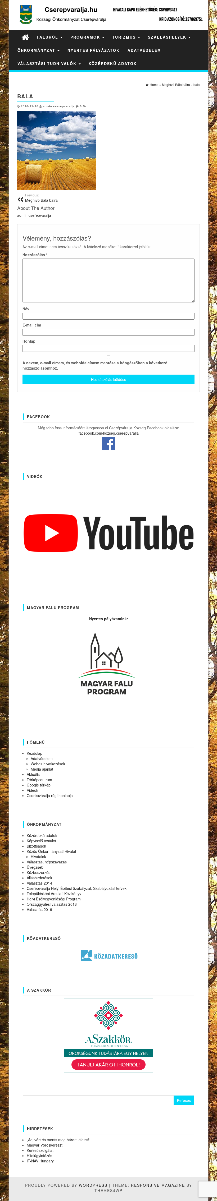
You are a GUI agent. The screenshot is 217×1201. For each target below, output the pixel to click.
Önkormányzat (37, 50)
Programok (86, 37)
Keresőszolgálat (40, 1150)
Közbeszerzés (38, 872)
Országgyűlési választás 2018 (52, 904)
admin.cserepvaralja (59, 106)
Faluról (48, 37)
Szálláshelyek (168, 37)
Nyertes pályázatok (93, 50)
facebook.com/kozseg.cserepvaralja (109, 433)
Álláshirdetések (39, 877)
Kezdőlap (34, 753)
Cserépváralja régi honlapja (50, 795)
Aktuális (33, 774)
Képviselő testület (41, 840)
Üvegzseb (35, 867)
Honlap (28, 341)
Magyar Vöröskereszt (44, 1145)
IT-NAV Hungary (40, 1160)
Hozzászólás (34, 254)
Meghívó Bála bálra (41, 198)
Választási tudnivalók (47, 63)
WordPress (93, 1185)
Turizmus (124, 37)
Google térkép (39, 785)
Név (25, 308)
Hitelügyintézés (39, 1155)
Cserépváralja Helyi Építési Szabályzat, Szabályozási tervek (76, 888)
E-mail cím (31, 325)
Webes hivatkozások (48, 763)
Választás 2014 (39, 883)
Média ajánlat (42, 769)
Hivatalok (38, 856)
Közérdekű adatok (113, 63)
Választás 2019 (39, 909)
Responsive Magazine (158, 1185)
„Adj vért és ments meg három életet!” (58, 1139)
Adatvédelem (144, 50)
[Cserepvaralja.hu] (25, 37)
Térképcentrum (39, 779)
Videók (32, 790)
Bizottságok (36, 846)
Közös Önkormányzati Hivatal (51, 851)
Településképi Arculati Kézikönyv (54, 893)
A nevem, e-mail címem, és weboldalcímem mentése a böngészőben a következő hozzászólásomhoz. (95, 365)
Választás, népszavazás (47, 861)
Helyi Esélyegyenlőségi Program (54, 898)
